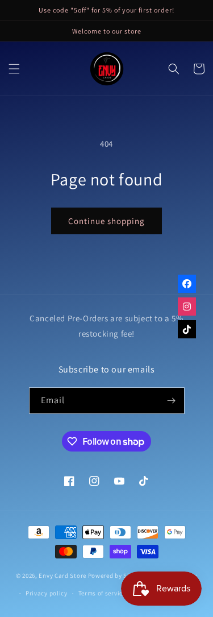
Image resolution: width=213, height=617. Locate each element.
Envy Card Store (62, 575)
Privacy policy (47, 593)
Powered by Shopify (117, 575)
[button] (14, 68)
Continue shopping (106, 221)
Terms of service (102, 593)
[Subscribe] (171, 400)
